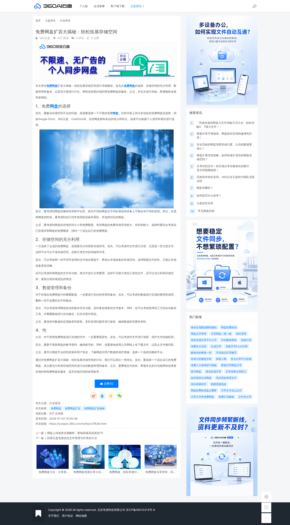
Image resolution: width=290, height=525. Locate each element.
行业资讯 (65, 20)
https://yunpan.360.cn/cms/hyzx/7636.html (77, 423)
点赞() (108, 383)
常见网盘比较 (206, 210)
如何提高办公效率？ (209, 195)
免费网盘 (52, 85)
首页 (38, 20)
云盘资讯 (136, 6)
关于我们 (53, 515)
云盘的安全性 (205, 203)
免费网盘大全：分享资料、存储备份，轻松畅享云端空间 (52, 471)
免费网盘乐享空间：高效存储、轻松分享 (160, 471)
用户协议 (67, 515)
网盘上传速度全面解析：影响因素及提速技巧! (75, 433)
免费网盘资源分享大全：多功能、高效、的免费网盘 (88, 471)
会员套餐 (99, 6)
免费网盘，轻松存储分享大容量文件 (124, 471)
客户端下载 (117, 6)
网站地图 (81, 515)
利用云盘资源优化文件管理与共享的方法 (72, 438)
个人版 (84, 6)
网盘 (54, 106)
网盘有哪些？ (204, 187)
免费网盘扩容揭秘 (94, 408)
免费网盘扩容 (72, 408)
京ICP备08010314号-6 (140, 509)
